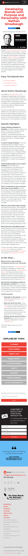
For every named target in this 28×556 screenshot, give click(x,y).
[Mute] (21, 47)
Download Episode (9, 80)
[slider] (24, 47)
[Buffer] (18, 28)
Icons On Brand (14, 349)
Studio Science (14, 94)
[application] (14, 47)
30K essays (22, 251)
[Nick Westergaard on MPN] (10, 487)
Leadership (14, 373)
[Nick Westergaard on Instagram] (8, 482)
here (23, 279)
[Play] (3, 47)
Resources (8, 513)
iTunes (21, 299)
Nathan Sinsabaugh (13, 57)
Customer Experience (14, 363)
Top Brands (14, 344)
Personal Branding (14, 378)
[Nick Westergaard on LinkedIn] (5, 482)
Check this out (8, 321)
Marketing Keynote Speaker (11, 523)
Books (6, 506)
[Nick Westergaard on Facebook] (12, 482)
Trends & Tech (14, 354)
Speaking (7, 504)
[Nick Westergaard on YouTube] (18, 482)
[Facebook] (10, 28)
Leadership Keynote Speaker (12, 537)
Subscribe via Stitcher (10, 85)
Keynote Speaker (10, 520)
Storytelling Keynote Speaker (12, 532)
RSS (13, 300)
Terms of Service (14, 553)
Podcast (7, 509)
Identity (14, 368)
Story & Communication (14, 382)
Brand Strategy (14, 358)
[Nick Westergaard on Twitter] (14, 482)
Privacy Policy (6, 553)
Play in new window (12, 50)
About (6, 515)
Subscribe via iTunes (10, 83)
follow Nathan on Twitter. (16, 253)
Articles (7, 511)
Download (22, 50)
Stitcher (6, 300)
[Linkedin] (14, 28)
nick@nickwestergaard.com (15, 475)
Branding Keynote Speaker (11, 528)
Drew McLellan (19, 266)
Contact (7, 518)
